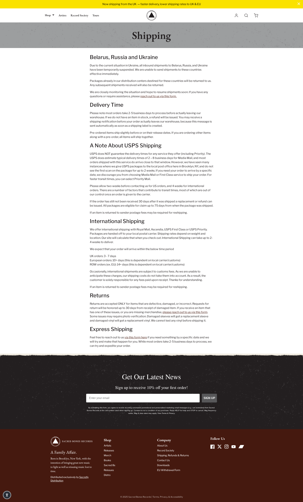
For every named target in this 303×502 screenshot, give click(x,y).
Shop (48, 15)
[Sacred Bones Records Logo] (151, 15)
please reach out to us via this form (185, 312)
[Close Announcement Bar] (298, 3)
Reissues (109, 470)
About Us (162, 445)
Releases (109, 450)
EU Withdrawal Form (168, 470)
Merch (107, 455)
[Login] (236, 15)
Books (107, 460)
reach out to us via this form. (158, 96)
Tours (95, 15)
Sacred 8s (109, 465)
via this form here (135, 337)
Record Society (79, 15)
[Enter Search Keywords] (246, 15)
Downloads (163, 465)
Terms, (156, 497)
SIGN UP (209, 398)
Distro (107, 474)
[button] (256, 15)
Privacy (163, 497)
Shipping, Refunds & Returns (173, 455)
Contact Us (163, 460)
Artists (62, 15)
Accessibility (176, 497)
